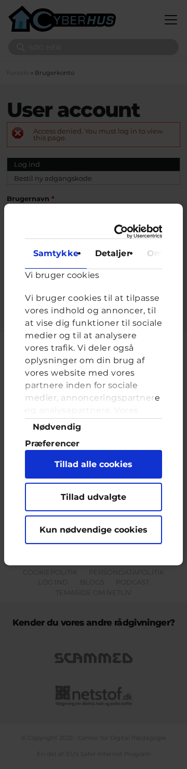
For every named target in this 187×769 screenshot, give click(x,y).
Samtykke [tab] (55, 253)
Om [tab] (155, 253)
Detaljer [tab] (112, 253)
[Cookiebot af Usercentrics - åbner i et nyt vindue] (123, 231)
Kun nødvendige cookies (93, 530)
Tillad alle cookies (93, 464)
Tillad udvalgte (93, 497)
